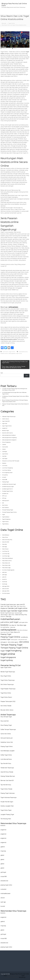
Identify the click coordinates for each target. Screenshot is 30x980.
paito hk (4, 577)
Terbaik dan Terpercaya (7, 767)
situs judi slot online (22, 639)
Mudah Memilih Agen (7, 801)
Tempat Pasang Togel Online (9, 512)
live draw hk (12, 625)
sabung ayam (5, 500)
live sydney (5, 474)
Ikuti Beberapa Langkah (7, 750)
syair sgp (3, 902)
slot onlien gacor (13, 642)
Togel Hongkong (6, 519)
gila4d (2, 855)
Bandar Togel (5, 430)
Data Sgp (4, 546)
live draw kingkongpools (8, 570)
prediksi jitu (24, 637)
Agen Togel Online (7, 425)
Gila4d (4, 449)
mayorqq (12, 627)
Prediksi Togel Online (7, 491)
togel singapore (8, 657)
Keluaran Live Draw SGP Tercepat (10, 460)
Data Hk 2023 (5, 542)
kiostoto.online (4, 353)
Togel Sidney (5, 523)
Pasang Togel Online (10, 637)
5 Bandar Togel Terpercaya (8, 416)
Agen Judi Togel (5, 606)
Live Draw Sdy (5, 553)
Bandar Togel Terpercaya (7, 613)
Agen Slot (4, 423)
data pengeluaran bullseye (9, 435)
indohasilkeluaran (23, 351)
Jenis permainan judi (6, 738)
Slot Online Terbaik (6, 705)
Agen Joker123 (6, 421)
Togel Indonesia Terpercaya (8, 797)
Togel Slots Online (6, 693)
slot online (24, 642)
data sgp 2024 (5, 586)
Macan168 (4, 479)
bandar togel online (19, 611)
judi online (5, 622)
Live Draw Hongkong (7, 467)
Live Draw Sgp (6, 556)
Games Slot (5, 446)
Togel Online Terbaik (6, 789)
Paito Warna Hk (6, 563)
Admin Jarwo (5, 418)
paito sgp (4, 574)
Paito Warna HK (15, 632)
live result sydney (5, 627)
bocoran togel (18, 613)
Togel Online (11, 23)
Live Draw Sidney (6, 470)
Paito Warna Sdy (6, 565)
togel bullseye (5, 516)
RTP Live (4, 495)
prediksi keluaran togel (8, 486)
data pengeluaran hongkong (9, 437)
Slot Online (5, 505)
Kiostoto (4, 463)
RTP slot (4, 498)
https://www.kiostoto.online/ (9, 339)
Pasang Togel (5, 481)
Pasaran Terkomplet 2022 (8, 701)
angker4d (4, 428)
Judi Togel (4, 458)
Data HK (3, 616)
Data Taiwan (5, 549)
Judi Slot (4, 456)
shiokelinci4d (4, 880)
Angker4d (4, 608)
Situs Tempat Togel (6, 716)
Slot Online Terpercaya (7, 684)
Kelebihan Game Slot (7, 742)
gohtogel (3, 872)
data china (11, 614)
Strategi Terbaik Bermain (8, 776)
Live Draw (4, 465)
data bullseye (4, 614)
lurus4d (4, 477)
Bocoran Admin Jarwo (7, 710)
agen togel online (21, 606)
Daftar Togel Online (6, 755)
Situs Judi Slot (5, 721)
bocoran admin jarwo (7, 432)
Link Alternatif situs (6, 759)
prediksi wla (5, 493)
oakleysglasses (13, 307)
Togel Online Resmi (6, 697)
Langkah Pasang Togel (7, 814)
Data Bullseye (5, 535)
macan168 (4, 876)
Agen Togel (13, 606)
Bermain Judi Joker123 (7, 780)
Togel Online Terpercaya (7, 680)
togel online (19, 353)
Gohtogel (4, 451)
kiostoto (5, 625)
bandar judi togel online (17, 608)
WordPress (22, 977)
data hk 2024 (5, 588)
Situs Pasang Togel (6, 725)
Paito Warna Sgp (6, 567)
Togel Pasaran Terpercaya (8, 688)
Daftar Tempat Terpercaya (8, 729)
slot (3, 502)
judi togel (14, 622)
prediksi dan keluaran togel (9, 484)
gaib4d (3, 846)
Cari (2, 373)
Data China (5, 537)
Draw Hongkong (6, 442)
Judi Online (5, 351)
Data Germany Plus (7, 539)
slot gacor (4, 642)
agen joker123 (21, 604)
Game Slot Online (6, 733)
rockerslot (3, 889)
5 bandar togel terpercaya (8, 604)
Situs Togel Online (6, 676)
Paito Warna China (7, 560)
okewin (3, 897)
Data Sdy (4, 544)
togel (3, 514)
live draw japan (6, 593)
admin (14, 48)
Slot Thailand (5, 507)
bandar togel (6, 611)
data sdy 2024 (5, 591)
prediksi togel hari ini (7, 488)
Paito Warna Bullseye (7, 558)
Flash (23, 975)
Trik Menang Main (6, 818)
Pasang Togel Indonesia (7, 793)
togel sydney (7, 660)
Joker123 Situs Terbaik (7, 772)
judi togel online (23, 622)
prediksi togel (5, 639)
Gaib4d (4, 444)
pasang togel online (6, 885)
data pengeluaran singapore (9, 439)
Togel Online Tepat (6, 810)
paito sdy (4, 572)
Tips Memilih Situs (6, 763)
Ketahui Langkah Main (7, 806)
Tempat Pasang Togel (7, 509)
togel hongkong (13, 650)
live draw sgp (21, 625)
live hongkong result (7, 472)
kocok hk (4, 579)
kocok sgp (4, 584)
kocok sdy (4, 581)
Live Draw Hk (5, 551)
